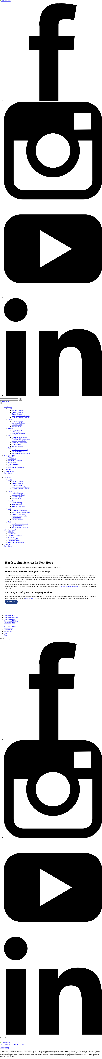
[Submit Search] (20, 399)
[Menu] (1, 403)
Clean (10, 408)
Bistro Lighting (17, 426)
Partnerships (8, 631)
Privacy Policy (4, 1048)
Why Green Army (9, 455)
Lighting (10, 419)
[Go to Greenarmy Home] (3, 612)
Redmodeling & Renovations (21, 453)
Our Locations (8, 628)
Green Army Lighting (11, 621)
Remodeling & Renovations (20, 527)
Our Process (12, 459)
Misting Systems (17, 432)
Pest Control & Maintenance (21, 439)
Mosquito (11, 428)
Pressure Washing (17, 412)
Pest (9, 435)
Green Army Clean (10, 619)
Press (9, 466)
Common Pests (16, 444)
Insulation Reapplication (19, 442)
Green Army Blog (13, 464)
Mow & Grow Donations (16, 468)
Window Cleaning (17, 410)
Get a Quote (8, 473)
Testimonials (12, 462)
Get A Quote (11, 602)
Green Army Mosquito (11, 617)
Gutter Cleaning (17, 414)
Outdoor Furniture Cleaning (20, 417)
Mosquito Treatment (18, 434)
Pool (9, 448)
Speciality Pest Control (19, 441)
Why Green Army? (10, 530)
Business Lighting (17, 425)
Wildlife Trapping (17, 446)
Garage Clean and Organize (20, 416)
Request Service (9, 471)
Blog (5, 633)
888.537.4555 (29, 598)
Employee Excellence (15, 460)
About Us (11, 457)
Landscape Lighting (18, 423)
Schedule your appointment (69, 586)
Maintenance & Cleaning (20, 450)
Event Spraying (17, 430)
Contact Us (7, 469)
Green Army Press (14, 541)
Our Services (8, 407)
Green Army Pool (9, 623)
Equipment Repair (17, 451)
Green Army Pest (9, 615)
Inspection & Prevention (19, 437)
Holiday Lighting (17, 421)
